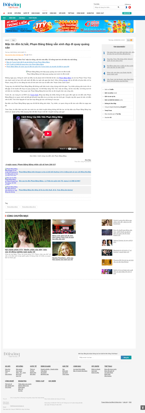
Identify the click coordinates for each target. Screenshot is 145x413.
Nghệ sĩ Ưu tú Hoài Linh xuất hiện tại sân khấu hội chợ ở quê (123, 271)
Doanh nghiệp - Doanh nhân (49, 369)
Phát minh (21, 387)
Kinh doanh (36, 13)
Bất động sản (45, 374)
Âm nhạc (65, 372)
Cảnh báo (53, 13)
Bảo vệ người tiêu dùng (80, 371)
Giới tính (94, 371)
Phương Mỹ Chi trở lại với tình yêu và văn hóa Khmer (123, 261)
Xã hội (10, 13)
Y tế (6, 372)
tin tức (65, 80)
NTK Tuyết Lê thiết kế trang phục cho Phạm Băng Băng (25, 64)
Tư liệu (32, 371)
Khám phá (90, 13)
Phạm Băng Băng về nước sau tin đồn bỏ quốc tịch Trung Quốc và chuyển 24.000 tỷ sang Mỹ (37, 66)
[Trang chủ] (4, 13)
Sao (13, 40)
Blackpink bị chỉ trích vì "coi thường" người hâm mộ (122, 251)
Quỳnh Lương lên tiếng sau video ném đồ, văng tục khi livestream (122, 221)
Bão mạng (19, 369)
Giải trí (44, 13)
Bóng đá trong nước (110, 369)
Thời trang (65, 374)
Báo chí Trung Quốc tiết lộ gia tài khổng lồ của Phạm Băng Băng (28, 62)
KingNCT (123, 107)
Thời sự (7, 371)
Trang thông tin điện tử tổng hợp (111, 402)
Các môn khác (108, 372)
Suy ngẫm (19, 371)
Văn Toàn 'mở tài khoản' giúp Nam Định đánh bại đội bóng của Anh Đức (118, 80)
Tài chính (44, 372)
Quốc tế (26, 13)
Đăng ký (126, 357)
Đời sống (18, 13)
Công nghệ (80, 13)
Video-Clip (100, 13)
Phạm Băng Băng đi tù (29, 207)
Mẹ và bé (18, 374)
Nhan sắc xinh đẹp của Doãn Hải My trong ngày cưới (117, 73)
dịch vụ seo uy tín (110, 96)
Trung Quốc (34, 95)
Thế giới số (8, 384)
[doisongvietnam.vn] (12, 354)
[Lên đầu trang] (143, 407)
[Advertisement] (118, 154)
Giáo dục (7, 369)
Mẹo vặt (20, 389)
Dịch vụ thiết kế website (112, 100)
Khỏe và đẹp (95, 372)
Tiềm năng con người (24, 384)
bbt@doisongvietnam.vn (17, 406)
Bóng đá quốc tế (109, 371)
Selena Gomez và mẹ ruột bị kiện (123, 241)
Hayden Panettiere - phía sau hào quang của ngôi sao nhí (62, 258)
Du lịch (20, 391)
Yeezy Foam (108, 110)
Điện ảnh (65, 371)
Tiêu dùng (44, 371)
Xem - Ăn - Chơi (21, 372)
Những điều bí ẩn (23, 385)
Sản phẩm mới (9, 385)
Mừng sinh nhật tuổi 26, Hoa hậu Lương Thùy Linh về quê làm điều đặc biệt (63, 237)
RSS (128, 40)
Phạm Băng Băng (65, 78)
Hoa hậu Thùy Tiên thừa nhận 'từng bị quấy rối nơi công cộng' (118, 59)
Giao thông (8, 374)
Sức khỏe (62, 13)
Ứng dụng (8, 387)
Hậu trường (107, 376)
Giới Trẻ (18, 376)
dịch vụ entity (109, 93)
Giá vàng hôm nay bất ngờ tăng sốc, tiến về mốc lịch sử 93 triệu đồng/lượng (118, 53)
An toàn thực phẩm (79, 369)
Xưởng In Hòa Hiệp (110, 103)
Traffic (112, 89)
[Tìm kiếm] (118, 7)
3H (110, 117)
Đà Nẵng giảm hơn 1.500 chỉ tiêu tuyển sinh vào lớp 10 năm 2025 (118, 66)
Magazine (127, 13)
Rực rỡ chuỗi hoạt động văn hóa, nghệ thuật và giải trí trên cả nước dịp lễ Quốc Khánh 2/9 (122, 232)
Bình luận (33, 372)
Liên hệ (125, 402)
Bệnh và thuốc (96, 369)
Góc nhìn (52, 381)
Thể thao (71, 13)
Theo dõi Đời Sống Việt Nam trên (14, 55)
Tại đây (118, 114)
